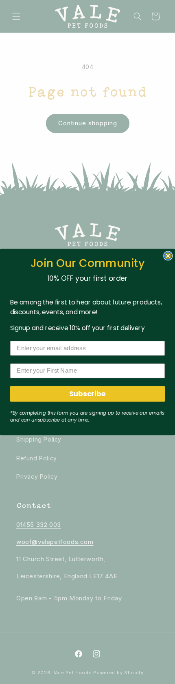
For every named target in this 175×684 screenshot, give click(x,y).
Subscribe (87, 394)
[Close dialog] (168, 256)
